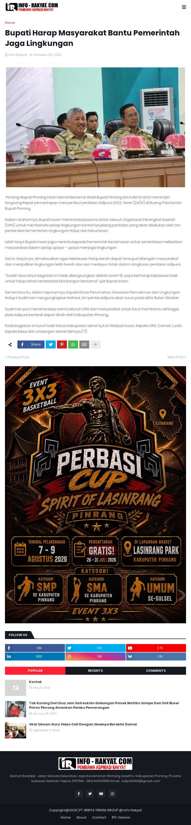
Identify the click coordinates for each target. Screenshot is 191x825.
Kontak (35, 682)
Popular (35, 670)
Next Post (176, 357)
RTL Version (121, 817)
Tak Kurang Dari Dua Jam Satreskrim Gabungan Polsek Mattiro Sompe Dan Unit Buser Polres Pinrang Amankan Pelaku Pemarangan (104, 705)
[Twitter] (51, 344)
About (81, 817)
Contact (99, 817)
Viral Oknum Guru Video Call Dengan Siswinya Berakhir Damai (83, 724)
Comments (156, 670)
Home (10, 22)
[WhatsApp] (73, 344)
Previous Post (18, 357)
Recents (95, 670)
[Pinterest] (62, 344)
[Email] (84, 344)
